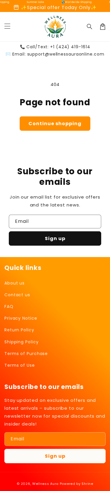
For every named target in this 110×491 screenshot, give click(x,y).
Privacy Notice (20, 318)
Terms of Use (19, 365)
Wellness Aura (45, 483)
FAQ (8, 306)
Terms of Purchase (26, 353)
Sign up (55, 238)
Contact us (17, 295)
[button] (89, 26)
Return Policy (19, 330)
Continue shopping (55, 123)
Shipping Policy (21, 342)
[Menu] (7, 26)
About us (14, 283)
